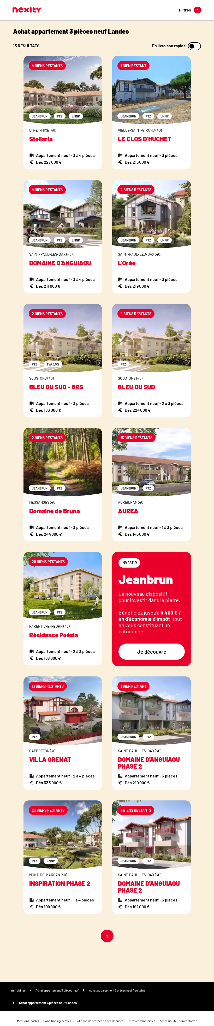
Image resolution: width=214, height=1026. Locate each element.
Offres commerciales (141, 1021)
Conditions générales (57, 1021)
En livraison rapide (169, 45)
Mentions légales (28, 1021)
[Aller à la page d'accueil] (27, 10)
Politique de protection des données (99, 1021)
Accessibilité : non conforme (178, 1021)
